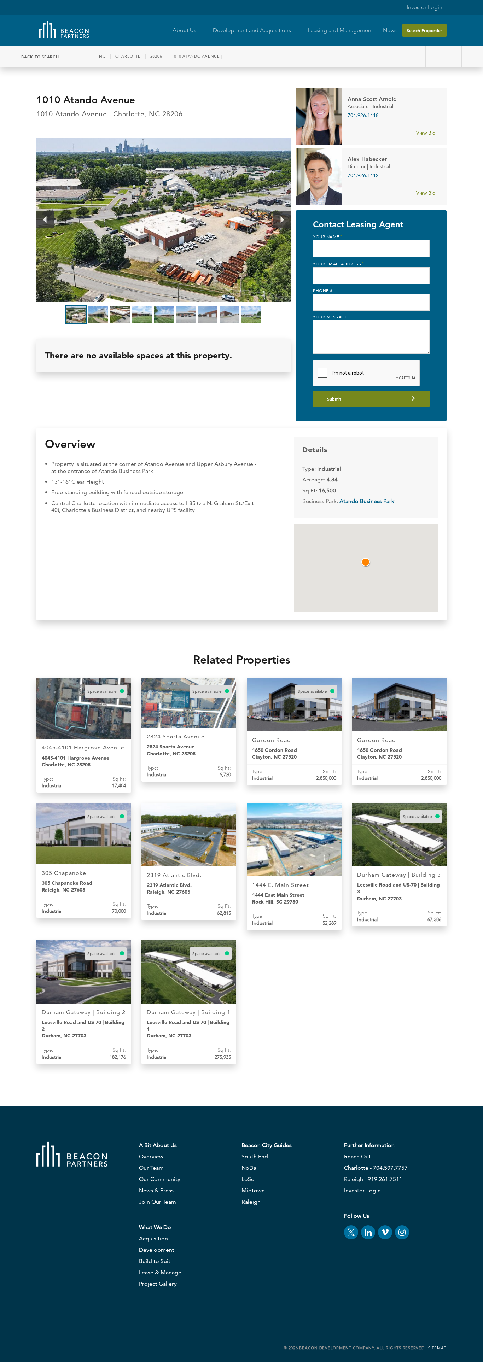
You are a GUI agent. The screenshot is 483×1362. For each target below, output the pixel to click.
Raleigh (251, 1201)
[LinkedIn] (368, 1232)
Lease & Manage (160, 1272)
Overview (151, 1156)
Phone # (323, 290)
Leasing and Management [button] (340, 30)
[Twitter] (351, 1232)
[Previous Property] (434, 56)
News (390, 30)
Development (156, 1249)
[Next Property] (453, 56)
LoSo (248, 1179)
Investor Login (423, 7)
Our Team (151, 1167)
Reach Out (357, 1156)
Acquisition (153, 1238)
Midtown (253, 1190)
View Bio (426, 133)
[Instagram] (402, 1232)
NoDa (249, 1167)
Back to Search (40, 56)
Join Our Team (157, 1201)
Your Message (330, 317)
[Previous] (45, 219)
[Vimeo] (385, 1232)
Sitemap (437, 1347)
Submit (334, 399)
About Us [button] (185, 30)
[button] (366, 562)
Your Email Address (338, 264)
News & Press (156, 1190)
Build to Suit (154, 1261)
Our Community (159, 1179)
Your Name (327, 236)
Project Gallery (158, 1283)
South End (255, 1156)
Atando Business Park (366, 501)
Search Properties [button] (424, 30)
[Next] (282, 219)
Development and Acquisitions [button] (252, 30)
